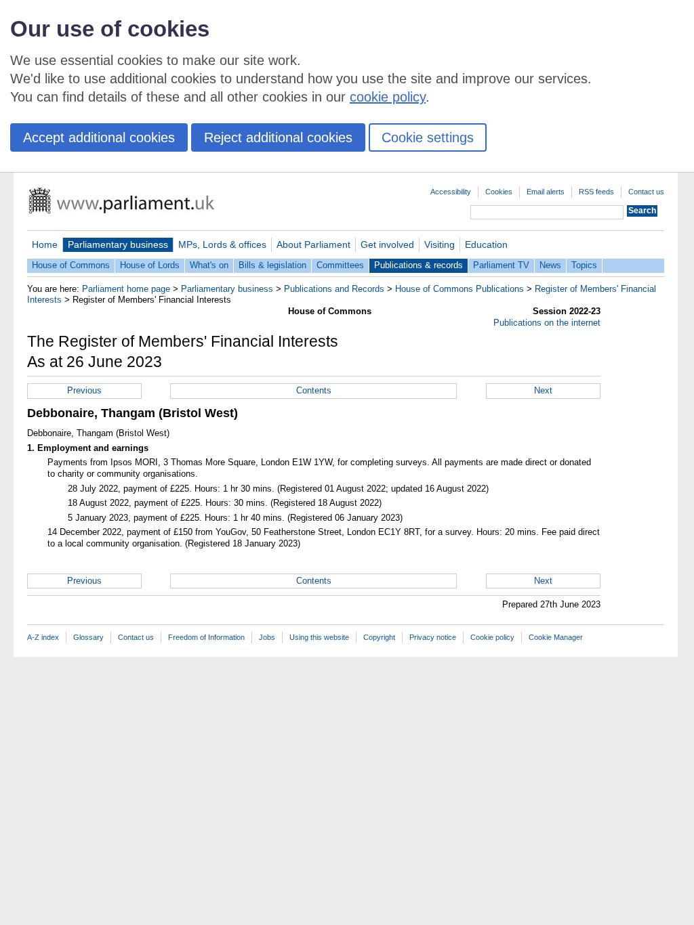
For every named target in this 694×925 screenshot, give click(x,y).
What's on (209, 265)
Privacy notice (432, 637)
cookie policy (388, 96)
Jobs (267, 637)
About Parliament (313, 244)
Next (543, 390)
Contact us (646, 192)
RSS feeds (596, 192)
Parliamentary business (118, 244)
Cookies (498, 192)
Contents (313, 390)
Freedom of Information (206, 637)
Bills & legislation (272, 265)
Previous (84, 390)
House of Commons (71, 265)
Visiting (439, 244)
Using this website (319, 637)
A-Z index (43, 637)
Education (486, 244)
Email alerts (546, 192)
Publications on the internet (546, 323)
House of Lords (150, 265)
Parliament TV (501, 265)
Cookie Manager (556, 637)
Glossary (88, 637)
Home (45, 244)
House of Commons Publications (459, 289)
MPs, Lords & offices (222, 244)
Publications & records (418, 265)
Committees (340, 265)
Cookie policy (492, 637)
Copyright (379, 637)
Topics (584, 265)
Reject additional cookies (278, 137)
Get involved (387, 244)
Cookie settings (428, 137)
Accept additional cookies (99, 137)
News (550, 265)
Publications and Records (334, 289)
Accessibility (450, 192)
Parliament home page (126, 289)
